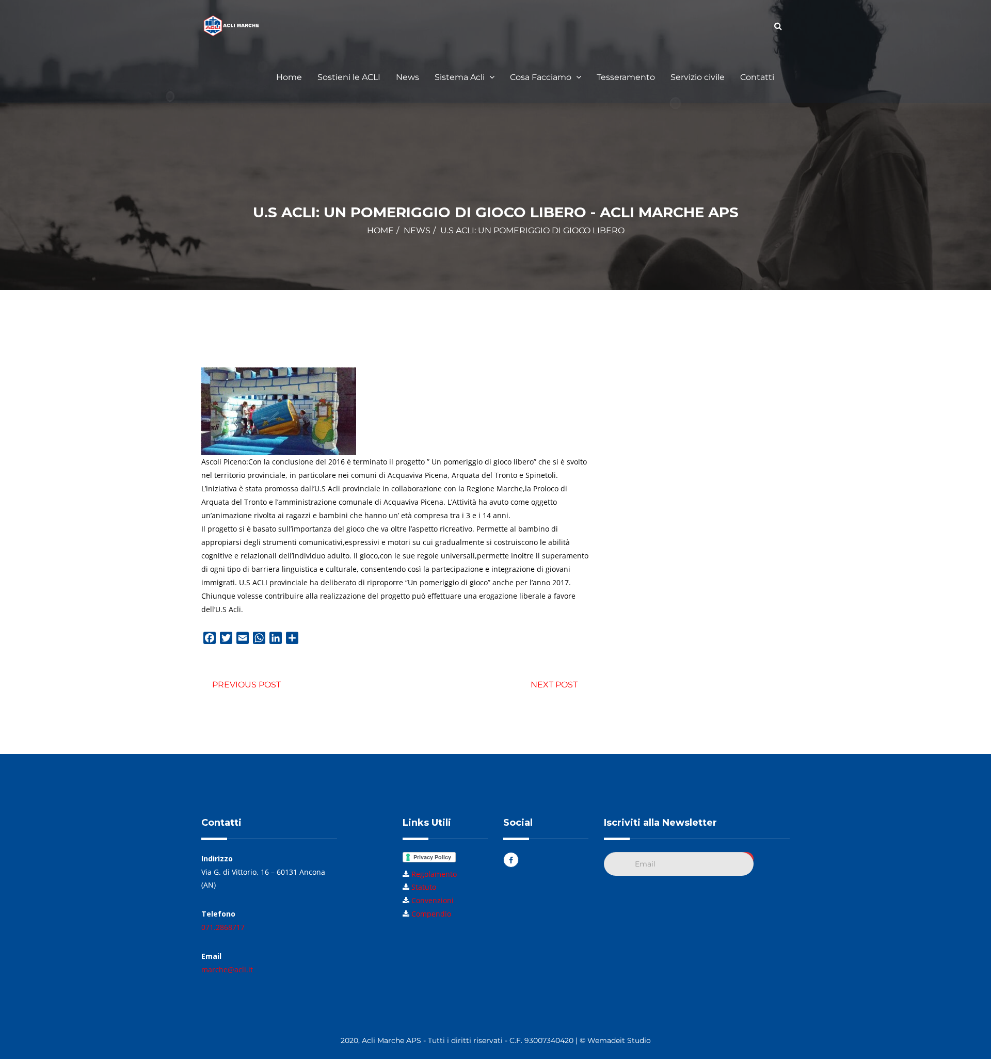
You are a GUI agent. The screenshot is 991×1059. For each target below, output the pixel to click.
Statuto (423, 887)
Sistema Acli (461, 77)
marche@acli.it (227, 969)
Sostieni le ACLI (348, 77)
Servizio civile (697, 77)
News (407, 77)
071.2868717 (223, 927)
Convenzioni (432, 900)
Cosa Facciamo (541, 77)
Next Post (554, 684)
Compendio (431, 914)
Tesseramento (626, 77)
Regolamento (434, 874)
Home (289, 77)
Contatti (757, 77)
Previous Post (246, 684)
